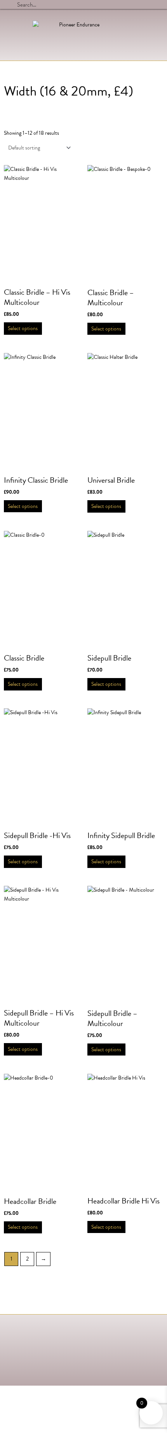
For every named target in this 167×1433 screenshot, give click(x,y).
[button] (156, 32)
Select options (23, 328)
